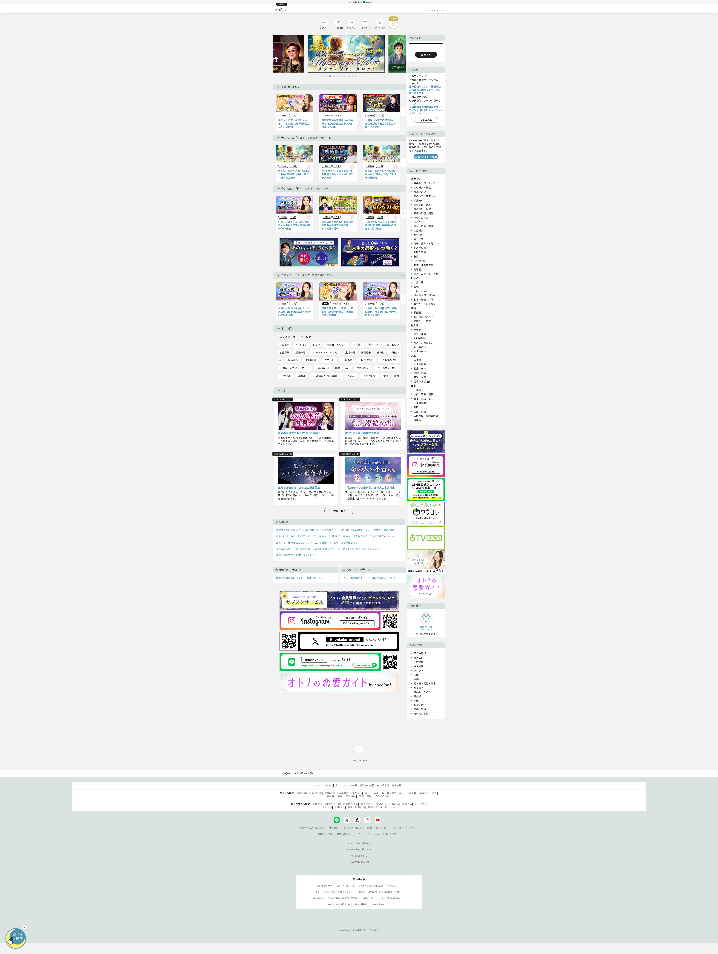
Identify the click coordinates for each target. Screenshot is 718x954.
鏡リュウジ (393, 344)
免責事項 (381, 827)
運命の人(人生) (422, 381)
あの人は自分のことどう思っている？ (296, 536)
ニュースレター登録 (426, 156)
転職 (416, 407)
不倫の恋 (347, 360)
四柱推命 (311, 360)
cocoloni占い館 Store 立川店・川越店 (347, 904)
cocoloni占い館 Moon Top (300, 773)
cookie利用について (385, 834)
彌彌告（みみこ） (336, 344)
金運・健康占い (356, 807)
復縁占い (381, 804)
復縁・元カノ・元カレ (295, 368)
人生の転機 (369, 376)
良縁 (416, 286)
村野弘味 (394, 352)
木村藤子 (358, 344)
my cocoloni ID (359, 855)
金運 (385, 376)
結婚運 (302, 376)
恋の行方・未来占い (425, 196)
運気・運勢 (420, 334)
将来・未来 (420, 368)
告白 (416, 256)
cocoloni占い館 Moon (359, 849)
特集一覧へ (339, 511)
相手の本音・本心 (387, 368)
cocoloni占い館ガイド (312, 827)
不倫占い (394, 804)
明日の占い (420, 347)
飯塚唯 (380, 352)
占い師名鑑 (383, 785)
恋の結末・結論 (422, 187)
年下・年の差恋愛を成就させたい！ (295, 555)
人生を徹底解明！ (353, 577)
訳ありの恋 (420, 247)
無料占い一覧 (367, 785)
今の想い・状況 (422, 209)
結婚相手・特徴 (422, 321)
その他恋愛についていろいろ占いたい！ (358, 548)
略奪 (337, 368)
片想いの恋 (363, 368)
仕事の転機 (420, 403)
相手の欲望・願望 (423, 213)
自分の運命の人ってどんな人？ (319, 530)
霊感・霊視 (420, 709)
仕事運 (417, 390)
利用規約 (333, 827)
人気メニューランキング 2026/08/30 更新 (306, 275)
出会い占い (421, 804)
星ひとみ (284, 344)
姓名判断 (293, 360)
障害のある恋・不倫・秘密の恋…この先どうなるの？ (305, 548)
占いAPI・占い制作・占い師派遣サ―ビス (378, 891)
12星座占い (323, 368)
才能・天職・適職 (423, 394)
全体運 (417, 329)
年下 (347, 368)
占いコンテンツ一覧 (346, 785)
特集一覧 (396, 785)
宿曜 (416, 700)
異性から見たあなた (425, 304)
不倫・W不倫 (421, 217)
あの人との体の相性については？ (294, 542)
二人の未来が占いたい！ (382, 536)
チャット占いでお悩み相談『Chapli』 (334, 891)
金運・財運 (420, 411)
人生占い (327, 807)
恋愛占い (419, 200)
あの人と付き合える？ (355, 536)
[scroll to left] (403, 111)
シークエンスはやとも (325, 352)
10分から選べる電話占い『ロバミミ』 (378, 885)
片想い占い (420, 192)
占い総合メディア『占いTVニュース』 (336, 885)
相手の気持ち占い (348, 804)
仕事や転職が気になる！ (289, 577)
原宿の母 (300, 352)
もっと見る (426, 119)
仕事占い (340, 807)
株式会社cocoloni (359, 861)
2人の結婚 (419, 261)
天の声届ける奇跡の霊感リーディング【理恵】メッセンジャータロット (426, 110)
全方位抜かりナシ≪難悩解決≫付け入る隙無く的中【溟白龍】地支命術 (425, 90)
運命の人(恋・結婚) (326, 376)
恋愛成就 (419, 230)
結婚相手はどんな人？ (386, 530)
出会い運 (286, 376)
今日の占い (420, 351)
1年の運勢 (419, 338)
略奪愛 (417, 269)
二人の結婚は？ (323, 542)
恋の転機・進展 (422, 204)
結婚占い (407, 804)
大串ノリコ (374, 344)
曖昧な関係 (420, 252)
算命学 (417, 696)
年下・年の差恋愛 (423, 265)
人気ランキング (324, 785)
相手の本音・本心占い (426, 183)
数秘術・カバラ (422, 692)
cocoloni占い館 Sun (359, 843)
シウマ (316, 344)
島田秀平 (366, 352)
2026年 (351, 376)
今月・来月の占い (423, 342)
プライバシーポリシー (402, 827)
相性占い (419, 235)
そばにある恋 (421, 291)
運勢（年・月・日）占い (381, 807)
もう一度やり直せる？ (346, 542)
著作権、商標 (325, 834)
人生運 (417, 360)
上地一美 (350, 352)
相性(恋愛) (366, 360)
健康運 (417, 420)
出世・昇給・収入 (423, 398)
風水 (416, 675)
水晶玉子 (284, 352)
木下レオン (301, 344)
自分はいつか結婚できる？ (355, 530)
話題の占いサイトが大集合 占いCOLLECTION (335, 898)
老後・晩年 (420, 377)
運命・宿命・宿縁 (423, 226)
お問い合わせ (344, 834)
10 (356, 76)
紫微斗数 (419, 705)
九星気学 (419, 687)
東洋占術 (419, 657)
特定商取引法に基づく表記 (357, 827)
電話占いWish (394, 898)
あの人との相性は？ (330, 536)
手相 (416, 679)
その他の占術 (389, 360)
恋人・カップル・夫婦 (426, 273)
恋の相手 (419, 222)
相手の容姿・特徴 (423, 299)
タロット (329, 360)
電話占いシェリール (373, 898)
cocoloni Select (378, 904)
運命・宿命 (420, 373)
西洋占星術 (420, 653)
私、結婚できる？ (423, 316)
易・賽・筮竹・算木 (425, 683)
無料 (396, 376)
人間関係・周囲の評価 (426, 416)
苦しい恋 (419, 239)
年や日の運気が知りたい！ (381, 577)
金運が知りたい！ (316, 577)
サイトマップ (362, 834)
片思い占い (367, 804)
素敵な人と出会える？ (288, 530)
